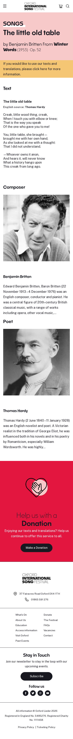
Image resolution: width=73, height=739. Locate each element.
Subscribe (36, 676)
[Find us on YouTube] (47, 693)
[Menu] (5, 6)
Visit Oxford (22, 635)
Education (21, 625)
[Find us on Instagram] (40, 693)
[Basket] (61, 6)
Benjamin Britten (25, 44)
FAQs (47, 625)
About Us (20, 620)
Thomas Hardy (35, 107)
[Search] (68, 6)
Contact (48, 635)
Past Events (22, 640)
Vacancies (49, 630)
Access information (26, 630)
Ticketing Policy (46, 727)
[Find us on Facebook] (26, 693)
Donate (48, 614)
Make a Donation (36, 547)
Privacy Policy (26, 727)
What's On (21, 614)
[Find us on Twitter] (33, 693)
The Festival (51, 620)
